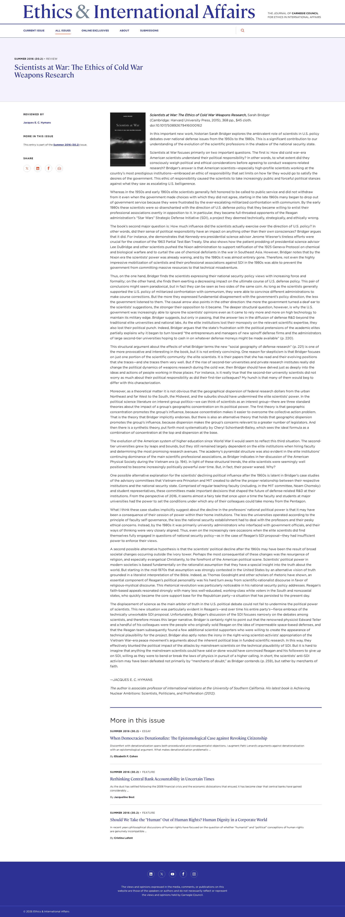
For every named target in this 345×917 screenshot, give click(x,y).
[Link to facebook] (183, 874)
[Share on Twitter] (27, 168)
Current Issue (33, 30)
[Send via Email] (59, 168)
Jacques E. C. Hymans (37, 122)
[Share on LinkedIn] (37, 168)
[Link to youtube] (172, 874)
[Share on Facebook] (48, 168)
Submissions (149, 30)
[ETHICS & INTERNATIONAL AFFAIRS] (139, 17)
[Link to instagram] (194, 874)
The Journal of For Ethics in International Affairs (294, 15)
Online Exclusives (95, 30)
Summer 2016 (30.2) (66, 144)
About (124, 30)
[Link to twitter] (161, 874)
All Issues (63, 30)
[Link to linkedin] (151, 874)
